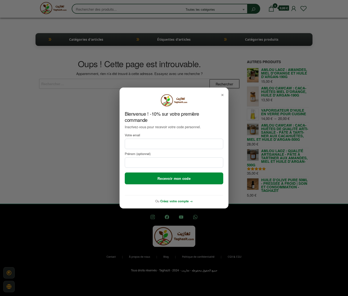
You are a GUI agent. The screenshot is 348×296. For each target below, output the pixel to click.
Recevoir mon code (174, 178)
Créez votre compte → (176, 201)
